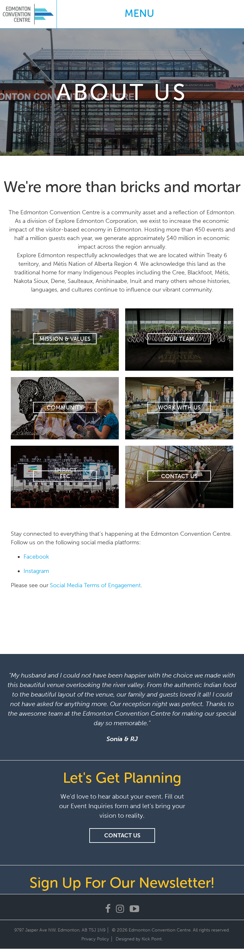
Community (65, 407)
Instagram (36, 570)
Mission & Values (65, 338)
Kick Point (152, 939)
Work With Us (179, 407)
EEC (65, 476)
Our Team (179, 338)
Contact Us (179, 476)
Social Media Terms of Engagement (95, 585)
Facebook (36, 556)
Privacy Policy (95, 939)
